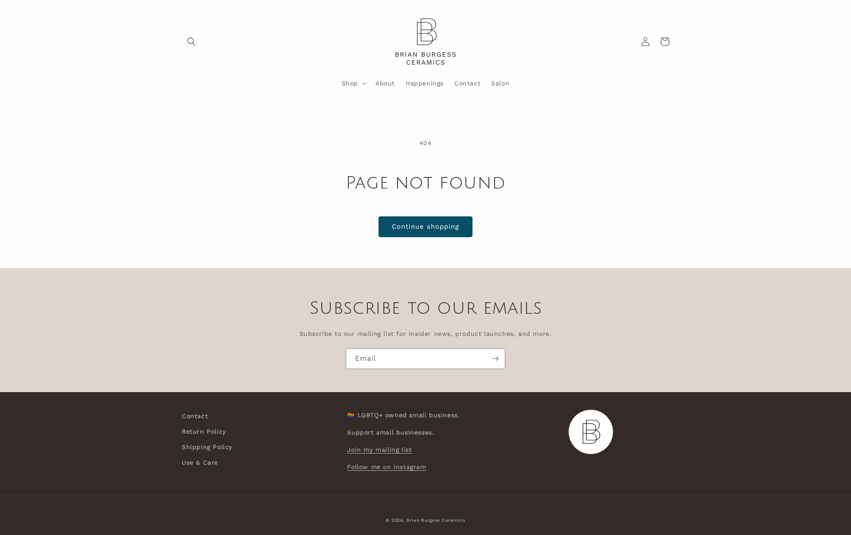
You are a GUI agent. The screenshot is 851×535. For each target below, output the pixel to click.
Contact (195, 416)
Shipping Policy (207, 446)
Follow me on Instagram (386, 466)
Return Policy (204, 431)
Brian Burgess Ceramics (435, 520)
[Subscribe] (495, 358)
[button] (191, 41)
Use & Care (200, 462)
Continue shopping (425, 227)
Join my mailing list (379, 449)
